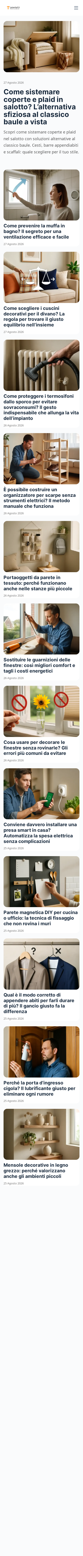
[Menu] (76, 8)
